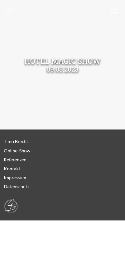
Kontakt (12, 168)
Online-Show (17, 150)
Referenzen (15, 159)
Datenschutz (16, 186)
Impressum (15, 177)
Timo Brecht (16, 141)
